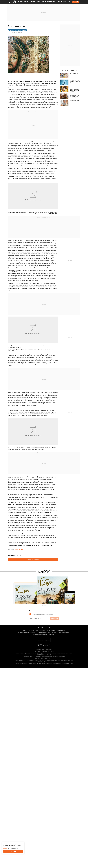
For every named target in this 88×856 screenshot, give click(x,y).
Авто (69, 2)
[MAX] (38, 627)
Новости (20, 2)
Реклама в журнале (60, 630)
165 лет (75, 2)
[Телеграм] (49, 627)
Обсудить (20, 32)
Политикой (34, 614)
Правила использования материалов (26, 632)
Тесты (26, 2)
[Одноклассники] (45, 627)
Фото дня (32, 2)
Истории (59, 2)
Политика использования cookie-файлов (61, 632)
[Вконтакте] (42, 627)
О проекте (25, 630)
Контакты (31, 630)
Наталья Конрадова (18, 549)
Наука (65, 2)
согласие (35, 612)
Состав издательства (40, 630)
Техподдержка (52, 634)
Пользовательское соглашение (43, 632)
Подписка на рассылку (35, 611)
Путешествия (51, 2)
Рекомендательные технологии (40, 634)
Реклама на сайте (51, 630)
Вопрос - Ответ (41, 2)
